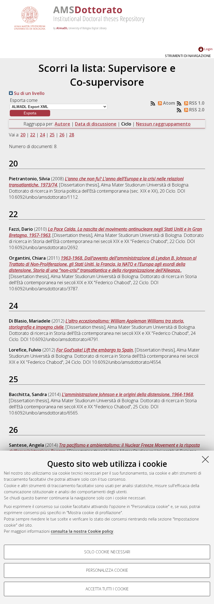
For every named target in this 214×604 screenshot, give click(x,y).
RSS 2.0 (196, 110)
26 (61, 135)
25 (52, 135)
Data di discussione (95, 124)
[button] (30, 113)
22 (32, 135)
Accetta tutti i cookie (107, 588)
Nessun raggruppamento (163, 124)
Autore (62, 124)
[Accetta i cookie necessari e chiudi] (205, 459)
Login (208, 49)
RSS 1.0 (196, 103)
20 (22, 135)
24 (42, 135)
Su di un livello (29, 93)
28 (71, 135)
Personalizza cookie (107, 570)
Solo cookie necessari (107, 551)
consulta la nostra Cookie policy (82, 531)
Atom (168, 103)
